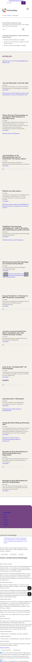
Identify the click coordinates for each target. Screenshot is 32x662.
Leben (5, 515)
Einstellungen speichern (6, 650)
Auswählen (21, 554)
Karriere (14, 0)
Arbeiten (6, 520)
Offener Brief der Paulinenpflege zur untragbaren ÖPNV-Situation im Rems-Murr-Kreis (15, 116)
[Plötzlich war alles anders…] (16, 169)
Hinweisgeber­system (11, 539)
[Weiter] (26, 274)
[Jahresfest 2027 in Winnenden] (12, 385)
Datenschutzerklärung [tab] (4, 641)
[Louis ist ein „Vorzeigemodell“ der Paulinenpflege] (16, 345)
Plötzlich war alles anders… (12, 191)
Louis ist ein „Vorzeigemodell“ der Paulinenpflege (14, 368)
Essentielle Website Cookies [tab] (6, 582)
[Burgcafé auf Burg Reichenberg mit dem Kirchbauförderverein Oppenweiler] (12, 441)
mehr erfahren (5, 90)
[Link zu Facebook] (23, 544)
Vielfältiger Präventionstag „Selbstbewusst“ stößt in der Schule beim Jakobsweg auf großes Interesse (15, 228)
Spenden (21, 0)
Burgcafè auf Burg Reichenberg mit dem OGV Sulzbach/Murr (14, 481)
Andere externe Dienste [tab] (5, 618)
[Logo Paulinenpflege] (13, 10)
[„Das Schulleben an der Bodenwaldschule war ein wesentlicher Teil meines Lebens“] (16, 133)
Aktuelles (10, 0)
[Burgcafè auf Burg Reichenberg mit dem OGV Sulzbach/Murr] (12, 467)
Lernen (5, 517)
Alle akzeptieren (4, 554)
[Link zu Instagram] (25, 544)
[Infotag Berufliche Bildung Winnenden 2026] (12, 410)
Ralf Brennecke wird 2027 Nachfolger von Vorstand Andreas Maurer (15, 263)
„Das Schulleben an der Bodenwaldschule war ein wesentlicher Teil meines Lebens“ (14, 157)
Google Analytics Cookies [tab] (5, 599)
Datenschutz (17, 538)
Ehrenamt (18, 0)
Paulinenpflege (7, 512)
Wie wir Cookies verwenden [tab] (6, 564)
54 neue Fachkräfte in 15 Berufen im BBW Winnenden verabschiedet (15, 297)
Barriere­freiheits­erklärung (18, 541)
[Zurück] (5, 274)
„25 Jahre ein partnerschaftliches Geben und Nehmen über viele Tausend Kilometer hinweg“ (14, 333)
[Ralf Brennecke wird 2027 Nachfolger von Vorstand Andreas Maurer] (16, 240)
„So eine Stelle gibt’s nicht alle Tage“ (15, 83)
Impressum (12, 538)
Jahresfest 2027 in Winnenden (13, 399)
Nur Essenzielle (13, 554)
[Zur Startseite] (4, 510)
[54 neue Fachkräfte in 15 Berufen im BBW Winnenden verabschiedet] (16, 277)
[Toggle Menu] (27, 9)
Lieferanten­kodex (10, 541)
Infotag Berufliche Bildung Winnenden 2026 (15, 423)
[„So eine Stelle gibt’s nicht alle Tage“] (16, 62)
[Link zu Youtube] (27, 544)
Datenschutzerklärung (4, 647)
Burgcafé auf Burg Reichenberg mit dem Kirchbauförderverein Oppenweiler (14, 453)
